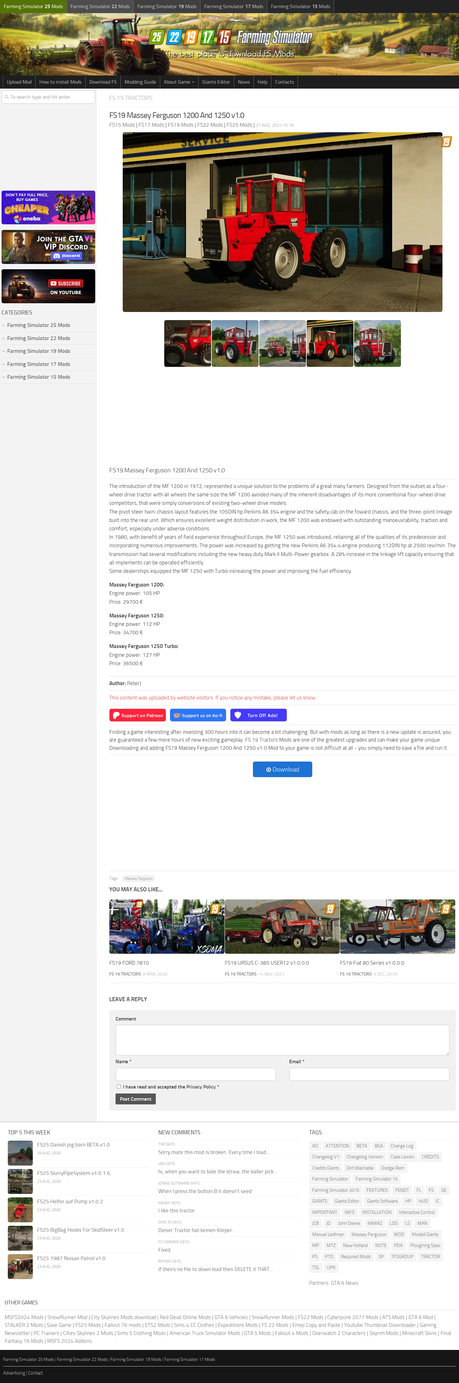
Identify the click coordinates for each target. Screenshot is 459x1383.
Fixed (164, 1250)
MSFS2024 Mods (24, 1317)
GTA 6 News (344, 1283)
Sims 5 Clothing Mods (141, 1333)
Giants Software (382, 1201)
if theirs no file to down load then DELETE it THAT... (215, 1269)
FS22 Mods (310, 1317)
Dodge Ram (392, 1168)
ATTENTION (337, 1146)
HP (408, 1201)
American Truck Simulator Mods (205, 1333)
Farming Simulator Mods (33, 6)
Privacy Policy (201, 1087)
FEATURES (377, 1190)
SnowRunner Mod (67, 1317)
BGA (379, 1146)
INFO (350, 1212)
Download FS (103, 82)
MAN (422, 1223)
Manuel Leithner (328, 1234)
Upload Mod (19, 82)
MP (315, 1245)
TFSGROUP (402, 1256)
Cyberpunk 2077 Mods (352, 1317)
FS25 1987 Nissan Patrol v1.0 (71, 1258)
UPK (331, 1267)
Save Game (59, 1325)
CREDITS (430, 1157)
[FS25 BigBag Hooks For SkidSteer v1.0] (20, 1238)
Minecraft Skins (419, 1333)
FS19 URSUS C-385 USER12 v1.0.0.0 (267, 963)
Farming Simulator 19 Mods (38, 351)
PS (315, 1256)
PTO (329, 1256)
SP (381, 1256)
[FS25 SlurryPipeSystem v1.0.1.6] (20, 1181)
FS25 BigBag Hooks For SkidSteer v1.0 (80, 1230)
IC (437, 1201)
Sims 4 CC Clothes (194, 1325)
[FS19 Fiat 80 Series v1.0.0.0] (397, 926)
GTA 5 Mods (257, 1333)
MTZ (331, 1245)
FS (431, 1190)
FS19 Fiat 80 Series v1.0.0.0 (372, 963)
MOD (399, 1234)
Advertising (14, 1373)
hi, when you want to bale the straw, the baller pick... (217, 1171)
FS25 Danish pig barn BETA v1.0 (73, 1145)
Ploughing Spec (425, 1245)
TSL (315, 1267)
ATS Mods (393, 1317)
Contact (35, 1373)
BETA (362, 1146)
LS (407, 1223)
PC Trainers (46, 1333)
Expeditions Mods (238, 1325)
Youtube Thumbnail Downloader (380, 1325)
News (244, 82)
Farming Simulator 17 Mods (38, 364)
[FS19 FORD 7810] (167, 926)
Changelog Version (365, 1157)
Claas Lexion (402, 1157)
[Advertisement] (282, 418)
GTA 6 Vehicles (231, 1317)
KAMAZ (375, 1223)
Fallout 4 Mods (291, 1333)
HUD (423, 1201)
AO (315, 1146)
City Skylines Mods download (123, 1317)
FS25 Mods (88, 1325)
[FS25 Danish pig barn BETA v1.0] (20, 1153)
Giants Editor (216, 82)
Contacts (284, 82)
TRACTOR (430, 1256)
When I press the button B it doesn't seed (205, 1191)
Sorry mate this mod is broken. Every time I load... (214, 1152)
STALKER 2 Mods (24, 1325)
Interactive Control (417, 1212)
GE (444, 1190)
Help (262, 82)
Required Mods (356, 1256)
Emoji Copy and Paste (316, 1325)
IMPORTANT (324, 1212)
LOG (394, 1223)
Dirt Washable (360, 1168)
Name (123, 1061)
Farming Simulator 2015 (335, 1190)
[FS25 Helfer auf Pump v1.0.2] (20, 1209)
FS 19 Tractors (130, 97)
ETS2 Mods (157, 1325)
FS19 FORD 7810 (129, 963)
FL (419, 1190)
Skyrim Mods (383, 1333)
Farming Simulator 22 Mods (38, 338)
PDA (398, 1245)
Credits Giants (325, 1168)
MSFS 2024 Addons (69, 1341)
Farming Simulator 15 (376, 1179)
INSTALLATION (377, 1212)
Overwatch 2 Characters (339, 1333)
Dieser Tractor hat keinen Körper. (195, 1230)
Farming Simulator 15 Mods (38, 377)
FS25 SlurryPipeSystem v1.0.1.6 (73, 1173)
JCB (315, 1223)
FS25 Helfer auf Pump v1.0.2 (70, 1201)
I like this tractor (176, 1210)
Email (296, 1061)
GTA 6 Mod (420, 1317)
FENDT (402, 1190)
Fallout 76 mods (123, 1325)
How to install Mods (60, 82)
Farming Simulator (330, 1179)
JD (328, 1223)
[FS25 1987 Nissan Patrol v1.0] (20, 1266)
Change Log (402, 1146)
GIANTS (319, 1201)
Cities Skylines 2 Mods (88, 1333)
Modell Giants (425, 1234)
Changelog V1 (325, 1157)
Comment (126, 1019)
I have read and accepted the (171, 1087)
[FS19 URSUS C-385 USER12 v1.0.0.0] (282, 926)
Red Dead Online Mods (185, 1317)
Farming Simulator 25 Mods (28, 1359)
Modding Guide (140, 82)
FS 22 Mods (275, 1325)
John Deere (349, 1223)
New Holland (355, 1245)
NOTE (381, 1245)
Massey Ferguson (138, 878)
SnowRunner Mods (273, 1317)
